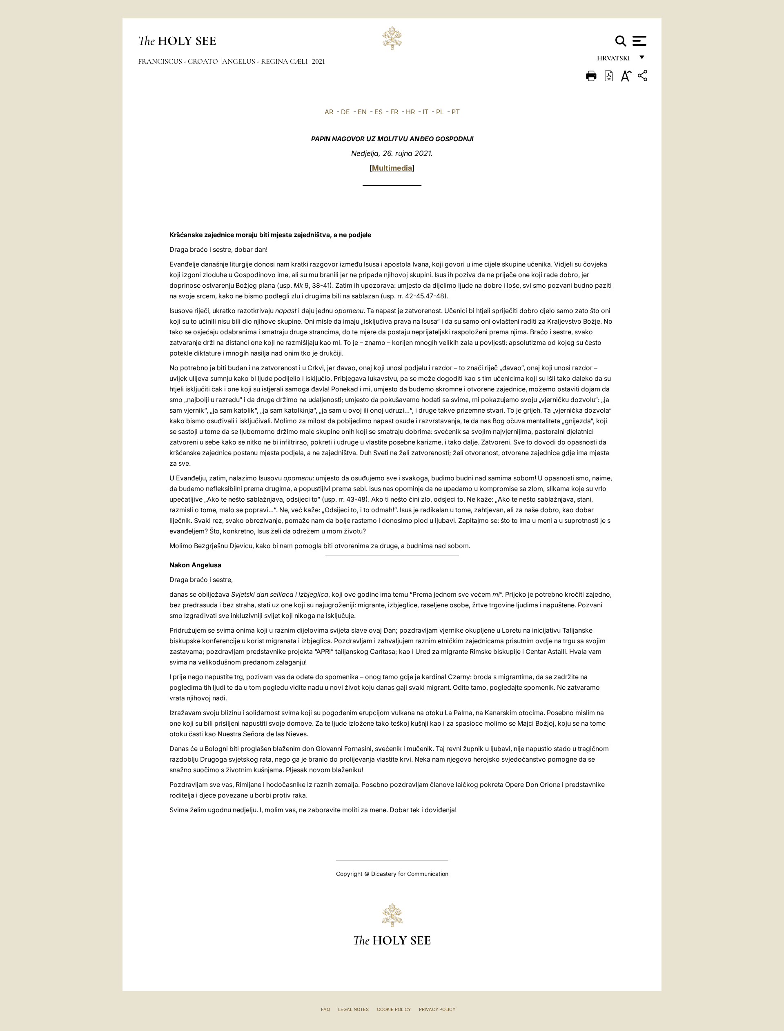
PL (440, 112)
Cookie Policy (394, 1009)
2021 (318, 61)
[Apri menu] (638, 41)
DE (345, 112)
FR (394, 112)
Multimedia (392, 168)
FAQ (325, 1009)
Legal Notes (353, 1009)
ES (378, 112)
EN (362, 112)
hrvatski (615, 60)
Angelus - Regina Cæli (266, 61)
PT (456, 112)
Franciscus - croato (179, 61)
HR (410, 112)
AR (329, 112)
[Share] (643, 77)
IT (425, 112)
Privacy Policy (437, 1009)
